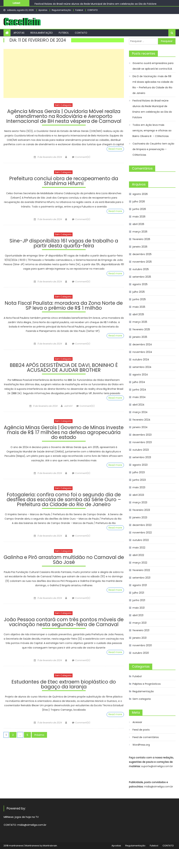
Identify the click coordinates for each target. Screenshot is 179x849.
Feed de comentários (146, 737)
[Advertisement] (63, 73)
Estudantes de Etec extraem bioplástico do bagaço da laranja (64, 684)
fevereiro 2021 (141, 630)
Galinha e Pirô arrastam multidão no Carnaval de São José (64, 560)
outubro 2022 (141, 540)
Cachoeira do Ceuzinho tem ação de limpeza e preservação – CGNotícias (153, 149)
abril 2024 (138, 404)
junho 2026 (139, 209)
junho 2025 (139, 299)
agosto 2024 (140, 374)
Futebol (79, 10)
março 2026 (140, 231)
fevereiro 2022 (141, 570)
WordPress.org (141, 744)
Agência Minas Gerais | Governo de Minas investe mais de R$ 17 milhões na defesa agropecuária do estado (64, 433)
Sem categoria (63, 105)
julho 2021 (138, 592)
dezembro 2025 (142, 254)
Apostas (42, 10)
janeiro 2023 (140, 517)
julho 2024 (139, 382)
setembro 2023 (142, 457)
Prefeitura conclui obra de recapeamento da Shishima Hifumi (63, 181)
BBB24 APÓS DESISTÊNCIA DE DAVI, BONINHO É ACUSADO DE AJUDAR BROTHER (64, 368)
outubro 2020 (141, 653)
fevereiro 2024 (141, 419)
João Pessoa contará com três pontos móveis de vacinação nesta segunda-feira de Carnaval (64, 622)
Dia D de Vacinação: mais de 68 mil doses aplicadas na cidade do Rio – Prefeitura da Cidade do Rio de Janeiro (153, 85)
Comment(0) (82, 157)
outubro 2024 (141, 359)
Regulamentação (61, 10)
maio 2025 (139, 307)
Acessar (137, 722)
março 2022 (140, 562)
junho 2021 (139, 600)
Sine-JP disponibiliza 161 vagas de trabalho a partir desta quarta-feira (63, 243)
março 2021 (139, 623)
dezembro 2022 (142, 525)
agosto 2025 (140, 284)
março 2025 (140, 322)
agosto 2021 (140, 585)
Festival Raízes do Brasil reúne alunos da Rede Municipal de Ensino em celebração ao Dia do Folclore (95, 3)
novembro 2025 (142, 261)
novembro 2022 (142, 532)
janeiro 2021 (139, 638)
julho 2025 (139, 292)
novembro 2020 (142, 645)
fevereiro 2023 (141, 510)
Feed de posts (141, 729)
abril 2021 (138, 615)
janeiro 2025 (140, 337)
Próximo (39, 735)
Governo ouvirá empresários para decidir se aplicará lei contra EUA (153, 66)
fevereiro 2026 (141, 239)
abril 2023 (138, 495)
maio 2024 (139, 397)
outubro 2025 (141, 269)
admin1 (68, 406)
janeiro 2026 (140, 246)
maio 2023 (139, 487)
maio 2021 (139, 608)
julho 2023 (139, 472)
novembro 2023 (142, 442)
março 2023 (140, 502)
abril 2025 (138, 314)
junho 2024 (139, 389)
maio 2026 (139, 216)
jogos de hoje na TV (27, 817)
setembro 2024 (142, 367)
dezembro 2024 (142, 344)
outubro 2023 (141, 450)
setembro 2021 (141, 577)
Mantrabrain (50, 845)
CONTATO (92, 10)
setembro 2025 (142, 277)
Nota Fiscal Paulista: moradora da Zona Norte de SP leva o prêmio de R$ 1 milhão (64, 306)
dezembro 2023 (142, 434)
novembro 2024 (142, 352)
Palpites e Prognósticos (147, 684)
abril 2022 (138, 555)
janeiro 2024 (140, 427)
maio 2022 (139, 547)
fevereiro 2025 (141, 329)
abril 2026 (138, 224)
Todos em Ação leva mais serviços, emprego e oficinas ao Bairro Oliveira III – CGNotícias (152, 130)
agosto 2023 (140, 465)
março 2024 (140, 412)
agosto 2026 (140, 194)
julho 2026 (139, 201)
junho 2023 (139, 480)
